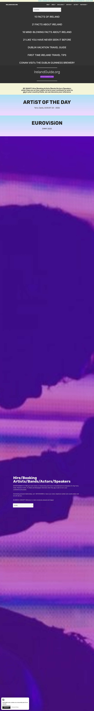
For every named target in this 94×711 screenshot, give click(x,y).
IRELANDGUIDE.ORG (12, 4)
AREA (53, 4)
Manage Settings (14, 707)
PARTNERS (83, 4)
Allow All (6, 707)
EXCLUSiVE (60, 4)
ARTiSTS (68, 4)
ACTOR (76, 4)
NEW (48, 4)
